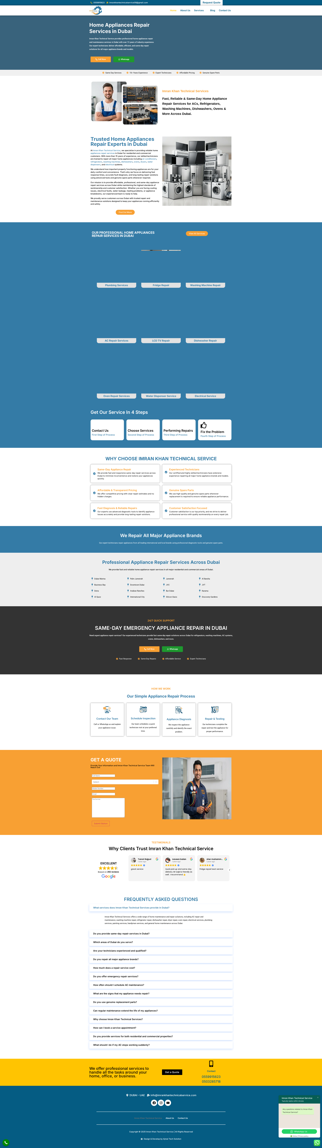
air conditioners (149, 159)
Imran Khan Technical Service (106, 150)
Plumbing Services (116, 285)
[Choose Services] (131, 424)
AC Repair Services (116, 340)
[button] (229, 870)
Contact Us (225, 10)
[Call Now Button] (6, 1142)
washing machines (111, 162)
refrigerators (96, 162)
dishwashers (127, 162)
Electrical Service (205, 396)
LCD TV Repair (161, 340)
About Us (185, 10)
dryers (143, 162)
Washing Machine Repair (205, 285)
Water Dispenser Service (161, 396)
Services (199, 10)
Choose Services (140, 430)
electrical (110, 164)
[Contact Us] (95, 424)
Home (173, 10)
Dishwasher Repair (205, 340)
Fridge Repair (161, 285)
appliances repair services (103, 153)
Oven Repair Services (116, 396)
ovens (136, 162)
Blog (212, 10)
